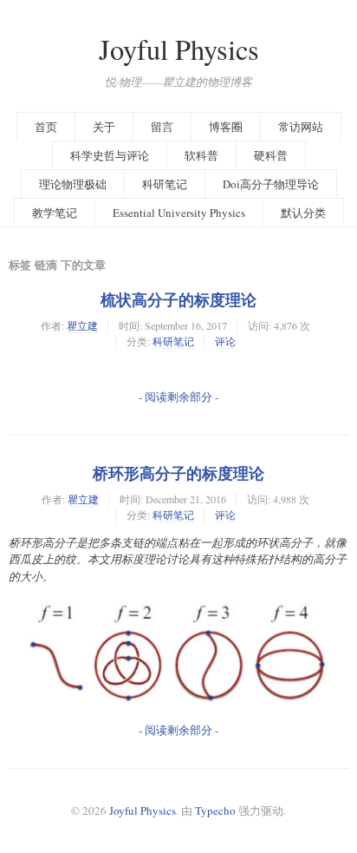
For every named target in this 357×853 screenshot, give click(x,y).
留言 (162, 127)
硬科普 (271, 155)
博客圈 (226, 127)
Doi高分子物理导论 (271, 184)
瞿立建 (82, 325)
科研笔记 (164, 184)
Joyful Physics (179, 49)
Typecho (215, 810)
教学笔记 (54, 212)
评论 (225, 341)
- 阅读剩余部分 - (178, 396)
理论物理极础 (73, 184)
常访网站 (300, 127)
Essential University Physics (179, 212)
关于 (104, 127)
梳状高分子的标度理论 (178, 299)
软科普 (201, 155)
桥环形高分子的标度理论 (178, 473)
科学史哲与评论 (109, 155)
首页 (46, 127)
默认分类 (303, 212)
